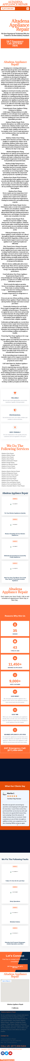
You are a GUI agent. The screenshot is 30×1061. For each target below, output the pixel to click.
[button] (27, 8)
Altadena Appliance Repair (15, 3)
